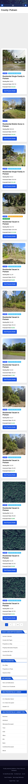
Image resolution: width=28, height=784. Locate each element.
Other (4, 735)
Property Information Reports (10, 647)
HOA (4, 731)
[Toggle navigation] (13, 5)
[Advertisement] (14, 28)
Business (5, 716)
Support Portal (12, 780)
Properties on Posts (8, 669)
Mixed (4, 750)
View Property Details (10, 90)
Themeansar (13, 770)
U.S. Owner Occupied (8, 702)
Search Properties (8, 777)
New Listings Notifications (18, 777)
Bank (4, 743)
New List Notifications (8, 682)
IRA (4, 739)
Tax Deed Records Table (8, 773)
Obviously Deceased (8, 724)
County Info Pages (7, 640)
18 (17, 624)
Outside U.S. (6, 706)
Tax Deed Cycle (17, 773)
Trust (4, 728)
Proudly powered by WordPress (9, 768)
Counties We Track (7, 651)
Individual (5, 720)
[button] (23, 5)
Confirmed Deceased (8, 746)
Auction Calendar (7, 636)
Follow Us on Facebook (9, 686)
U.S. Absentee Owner (8, 699)
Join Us (23, 773)
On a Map (5, 665)
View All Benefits (7, 655)
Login (17, 780)
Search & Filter (6, 672)
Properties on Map (7, 644)
